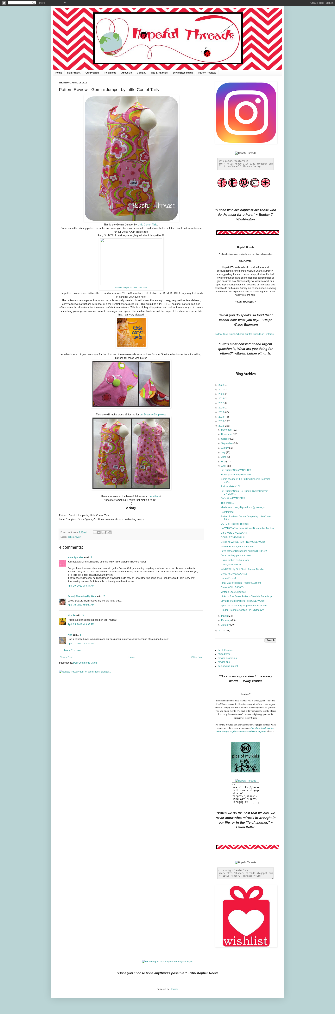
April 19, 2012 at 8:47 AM (81, 585)
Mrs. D (71, 615)
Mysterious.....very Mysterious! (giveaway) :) (243, 507)
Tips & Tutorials (159, 72)
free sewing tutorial (228, 666)
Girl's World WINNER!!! (233, 498)
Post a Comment (72, 650)
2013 (221, 421)
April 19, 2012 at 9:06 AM (81, 605)
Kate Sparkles (75, 557)
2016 (221, 407)
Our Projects (92, 72)
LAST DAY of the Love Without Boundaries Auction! (247, 528)
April (224, 466)
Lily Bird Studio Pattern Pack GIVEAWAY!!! (243, 601)
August (225, 448)
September (227, 443)
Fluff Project (73, 72)
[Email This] (95, 532)
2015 (221, 412)
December (227, 429)
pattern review (74, 537)
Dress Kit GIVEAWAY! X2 (234, 573)
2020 (221, 394)
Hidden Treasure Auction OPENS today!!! (242, 610)
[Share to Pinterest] (110, 532)
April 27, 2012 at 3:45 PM (81, 643)
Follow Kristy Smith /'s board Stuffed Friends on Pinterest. (245, 334)
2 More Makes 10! (230, 486)
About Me (126, 72)
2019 (221, 398)
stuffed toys (224, 654)
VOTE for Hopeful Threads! (235, 524)
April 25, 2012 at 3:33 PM (81, 624)
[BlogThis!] (99, 532)
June (224, 457)
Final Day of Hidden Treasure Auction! (241, 583)
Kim (70, 635)
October (225, 439)
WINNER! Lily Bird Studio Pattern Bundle (242, 569)
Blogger (174, 989)
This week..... (227, 503)
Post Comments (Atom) (85, 662)
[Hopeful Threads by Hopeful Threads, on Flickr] (245, 780)
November (227, 434)
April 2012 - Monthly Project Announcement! (244, 605)
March (224, 615)
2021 (221, 389)
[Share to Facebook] (106, 532)
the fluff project (225, 650)
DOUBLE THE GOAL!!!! (233, 537)
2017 (221, 403)
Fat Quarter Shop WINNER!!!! (236, 470)
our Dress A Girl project (153, 414)
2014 (221, 416)
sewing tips (224, 662)
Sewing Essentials (183, 72)
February (226, 620)
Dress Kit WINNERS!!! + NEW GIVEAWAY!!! (243, 542)
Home (58, 72)
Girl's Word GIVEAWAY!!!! (234, 532)
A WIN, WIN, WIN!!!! (231, 564)
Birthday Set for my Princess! (236, 474)
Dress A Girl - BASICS (232, 587)
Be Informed (227, 512)
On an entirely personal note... (236, 555)
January (225, 624)
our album (154, 496)
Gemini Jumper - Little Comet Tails (131, 287)
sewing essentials (227, 658)
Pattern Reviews (207, 72)
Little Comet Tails (147, 224)
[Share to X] (102, 532)
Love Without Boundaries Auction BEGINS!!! (244, 551)
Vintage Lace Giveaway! (233, 592)
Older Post (196, 657)
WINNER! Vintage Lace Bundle (237, 546)
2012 (221, 426)
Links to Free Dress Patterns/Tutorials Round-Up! (246, 596)
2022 (221, 385)
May (223, 461)
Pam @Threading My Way (82, 596)
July (223, 452)
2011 (221, 630)
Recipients (110, 72)
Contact (141, 72)
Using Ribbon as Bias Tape (235, 560)
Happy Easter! (228, 578)
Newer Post (66, 657)
